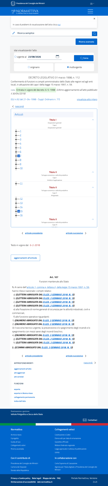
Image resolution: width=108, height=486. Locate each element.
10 (21, 168)
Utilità (57, 452)
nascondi (19, 106)
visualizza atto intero (87, 99)
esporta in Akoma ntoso (23, 393)
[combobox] (54, 33)
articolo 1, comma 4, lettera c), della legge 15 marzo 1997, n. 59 (58, 287)
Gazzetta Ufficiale (61, 441)
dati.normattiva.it (44, 481)
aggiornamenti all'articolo (25, 257)
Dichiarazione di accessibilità (23, 481)
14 (21, 207)
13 (21, 203)
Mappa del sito (49, 478)
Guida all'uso (15, 441)
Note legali (37, 478)
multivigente (75, 67)
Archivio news (16, 434)
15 (21, 211)
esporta (17, 389)
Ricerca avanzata (86, 41)
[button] (57, 56)
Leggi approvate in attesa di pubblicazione (70, 448)
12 (21, 198)
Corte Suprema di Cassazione (66, 463)
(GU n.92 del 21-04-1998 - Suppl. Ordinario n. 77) (35, 99)
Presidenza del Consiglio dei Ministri (24, 463)
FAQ (58, 478)
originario (35, 67)
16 (21, 215)
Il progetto (15, 438)
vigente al (22, 57)
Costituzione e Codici (62, 434)
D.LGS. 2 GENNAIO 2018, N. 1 (58, 294)
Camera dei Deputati (18, 466)
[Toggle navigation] (90, 11)
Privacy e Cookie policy (21, 478)
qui (59, 24)
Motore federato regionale (65, 445)
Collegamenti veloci (18, 445)
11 (21, 183)
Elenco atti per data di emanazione (68, 438)
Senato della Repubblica (20, 470)
